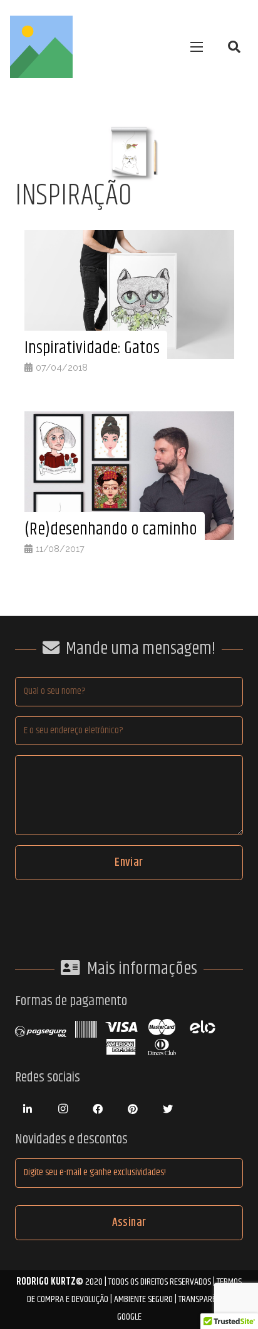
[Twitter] (167, 1108)
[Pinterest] (132, 1108)
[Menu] (196, 47)
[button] (234, 47)
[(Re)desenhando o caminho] (129, 420)
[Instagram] (62, 1108)
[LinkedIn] (27, 1108)
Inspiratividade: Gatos (92, 348)
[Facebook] (97, 1108)
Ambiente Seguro (143, 1299)
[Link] (41, 47)
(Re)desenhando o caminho (110, 529)
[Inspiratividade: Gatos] (129, 238)
